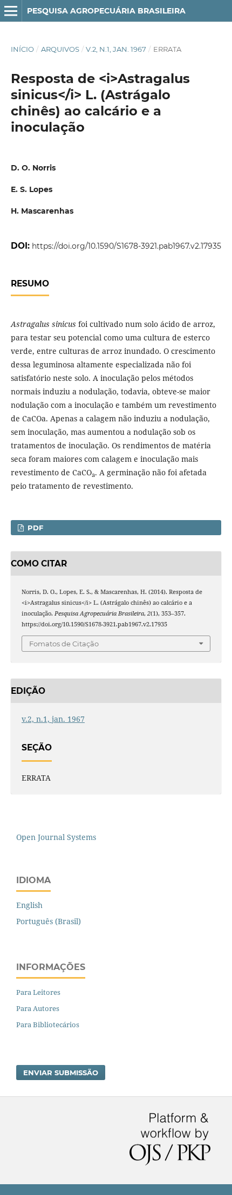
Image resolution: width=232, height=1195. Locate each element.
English (29, 905)
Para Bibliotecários (47, 1024)
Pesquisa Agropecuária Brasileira (106, 11)
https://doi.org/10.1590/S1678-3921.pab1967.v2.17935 (126, 246)
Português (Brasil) (48, 921)
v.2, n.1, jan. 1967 (116, 49)
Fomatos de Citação (64, 643)
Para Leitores (38, 992)
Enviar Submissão (60, 1072)
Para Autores (37, 1008)
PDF (34, 527)
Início (22, 49)
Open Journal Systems (56, 837)
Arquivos (60, 49)
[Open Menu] (11, 11)
